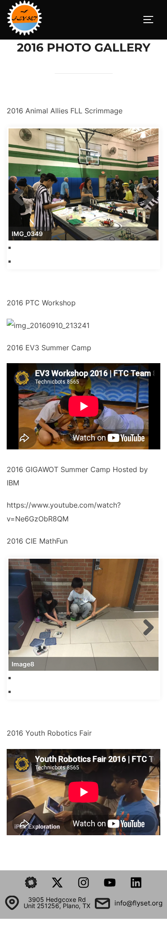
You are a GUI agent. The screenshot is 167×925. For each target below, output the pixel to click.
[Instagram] (84, 882)
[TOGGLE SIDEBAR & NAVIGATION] (151, 19)
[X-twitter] (57, 882)
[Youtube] (110, 882)
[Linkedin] (136, 882)
